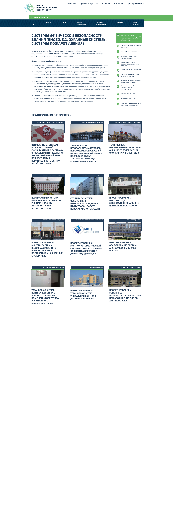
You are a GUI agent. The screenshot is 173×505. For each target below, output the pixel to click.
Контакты (118, 3)
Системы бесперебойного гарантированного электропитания (129, 88)
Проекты (106, 3)
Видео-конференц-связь (128, 99)
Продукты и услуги (89, 3)
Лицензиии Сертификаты (101, 23)
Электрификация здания (128, 93)
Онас (34, 23)
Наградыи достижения (81, 23)
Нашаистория (136, 23)
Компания (71, 3)
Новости (48, 22)
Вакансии (120, 22)
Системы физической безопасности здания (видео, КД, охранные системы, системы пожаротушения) (131, 38)
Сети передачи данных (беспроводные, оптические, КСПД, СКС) (130, 64)
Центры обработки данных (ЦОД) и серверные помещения (131, 81)
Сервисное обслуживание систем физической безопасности (131, 104)
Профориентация (135, 3)
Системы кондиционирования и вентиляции (131, 46)
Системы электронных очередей (131, 70)
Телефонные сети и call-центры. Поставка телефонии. (131, 76)
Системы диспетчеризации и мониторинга (130, 52)
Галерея (63, 22)
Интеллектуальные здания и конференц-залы (129, 57)
